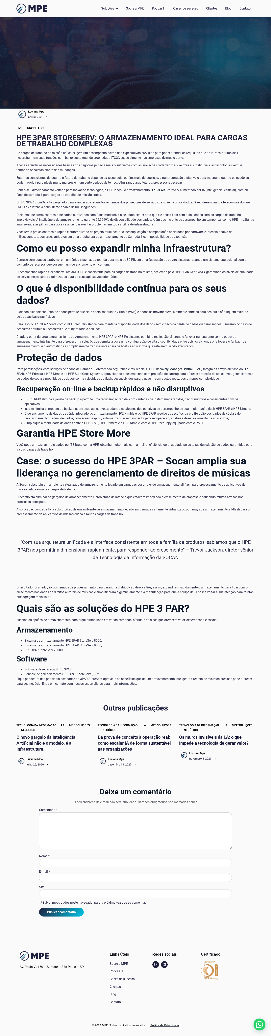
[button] (259, 1024)
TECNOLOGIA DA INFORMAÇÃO (36, 725)
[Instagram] (155, 964)
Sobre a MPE (135, 8)
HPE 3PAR (158, 190)
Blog (228, 8)
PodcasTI (158, 8)
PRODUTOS (35, 128)
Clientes (211, 8)
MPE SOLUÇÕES (79, 725)
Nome (44, 856)
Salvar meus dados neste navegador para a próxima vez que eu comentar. (94, 902)
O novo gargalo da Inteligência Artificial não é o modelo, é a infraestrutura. (45, 743)
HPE (19, 128)
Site (41, 887)
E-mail (44, 871)
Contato (245, 8)
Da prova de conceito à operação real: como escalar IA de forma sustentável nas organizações (134, 743)
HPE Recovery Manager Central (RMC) (175, 369)
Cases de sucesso (185, 8)
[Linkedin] (164, 964)
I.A (62, 725)
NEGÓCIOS (28, 730)
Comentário (48, 810)
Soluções (107, 8)
